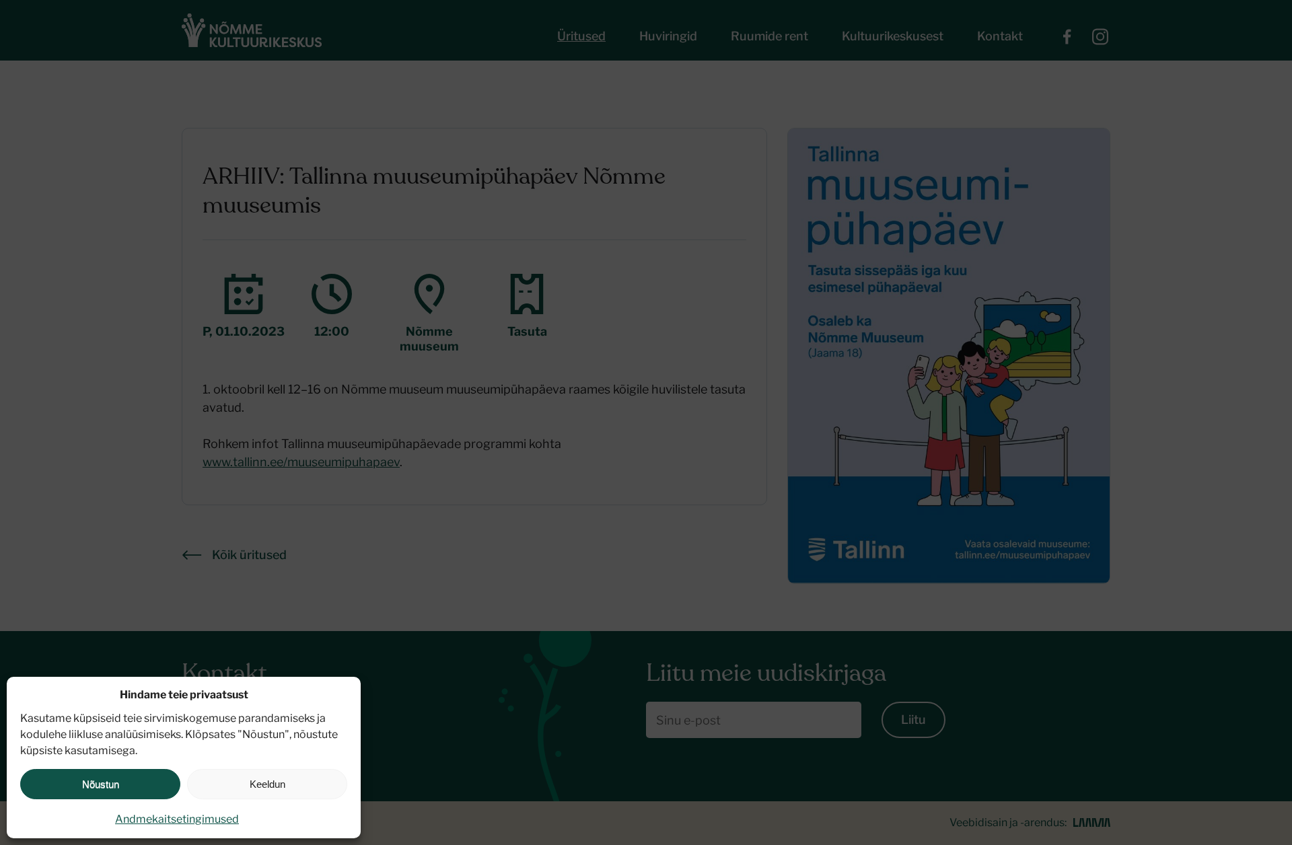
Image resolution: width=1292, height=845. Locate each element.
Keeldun (267, 784)
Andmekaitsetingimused (177, 819)
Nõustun (100, 784)
